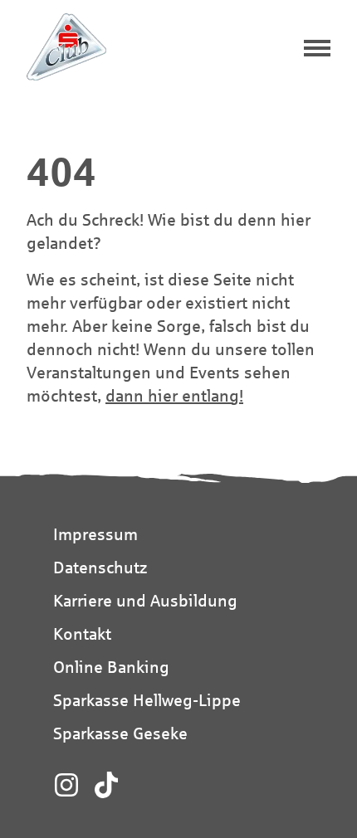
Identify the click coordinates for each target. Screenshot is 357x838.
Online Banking (111, 666)
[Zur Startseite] (66, 46)
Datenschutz (100, 567)
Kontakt (82, 633)
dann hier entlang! (174, 395)
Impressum (95, 533)
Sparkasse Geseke (120, 733)
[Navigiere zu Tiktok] (106, 785)
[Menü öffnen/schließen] (317, 50)
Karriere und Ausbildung (145, 600)
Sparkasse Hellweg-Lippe (147, 699)
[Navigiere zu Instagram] (66, 785)
